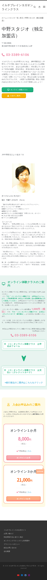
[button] (24, 344)
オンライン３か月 (23, 499)
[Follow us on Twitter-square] (25, 575)
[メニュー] (44, 7)
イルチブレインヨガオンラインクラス (22, 566)
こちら (28, 451)
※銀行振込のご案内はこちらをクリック (24, 382)
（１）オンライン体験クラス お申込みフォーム (24, 345)
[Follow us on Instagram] (29, 575)
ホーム (4, 18)
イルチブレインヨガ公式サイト (15, 530)
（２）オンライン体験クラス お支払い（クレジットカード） (24, 371)
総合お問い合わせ (10, 548)
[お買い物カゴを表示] (39, 6)
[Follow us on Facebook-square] (22, 575)
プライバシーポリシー (12, 544)
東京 (21, 18)
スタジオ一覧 (13, 18)
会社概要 (7, 551)
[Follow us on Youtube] (18, 575)
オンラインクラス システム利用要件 (17, 541)
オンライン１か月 (23, 458)
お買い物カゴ (8, 533)
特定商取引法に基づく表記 (13, 537)
